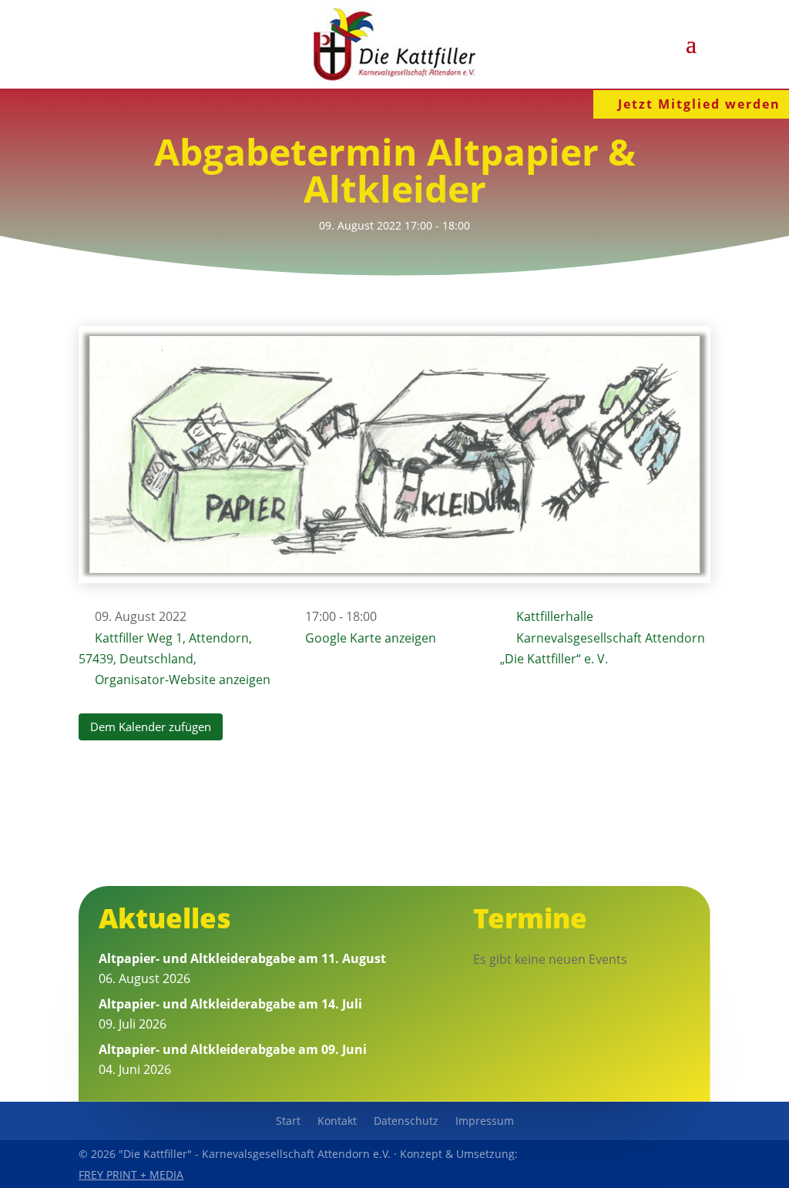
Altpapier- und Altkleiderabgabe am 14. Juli (230, 1003)
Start (288, 1122)
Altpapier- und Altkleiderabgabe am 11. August (242, 958)
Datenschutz (406, 1122)
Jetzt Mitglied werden (699, 104)
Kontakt (337, 1122)
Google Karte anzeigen (370, 637)
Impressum (484, 1122)
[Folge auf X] (661, 1164)
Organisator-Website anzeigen (182, 679)
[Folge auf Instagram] (696, 1164)
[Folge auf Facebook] (626, 1164)
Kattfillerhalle (554, 616)
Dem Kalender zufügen (150, 726)
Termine (530, 918)
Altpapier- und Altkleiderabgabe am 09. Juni (233, 1049)
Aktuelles (165, 918)
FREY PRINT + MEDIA (131, 1174)
